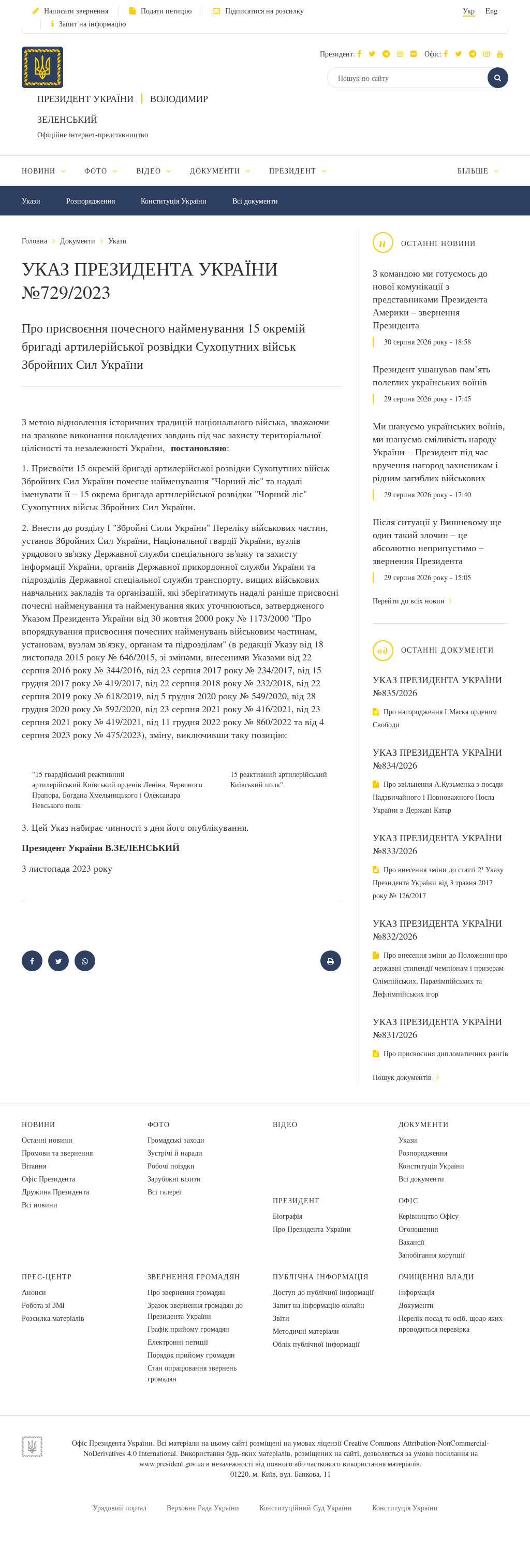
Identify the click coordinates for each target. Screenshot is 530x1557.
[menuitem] (48, 170)
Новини (38, 1124)
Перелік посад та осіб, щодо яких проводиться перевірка (451, 1323)
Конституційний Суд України (305, 1507)
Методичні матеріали (306, 1331)
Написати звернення (76, 11)
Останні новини (47, 1140)
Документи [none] (216, 171)
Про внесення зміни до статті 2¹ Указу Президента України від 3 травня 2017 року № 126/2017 (438, 882)
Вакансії (411, 1242)
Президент (296, 1200)
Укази (31, 201)
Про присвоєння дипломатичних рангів (444, 1053)
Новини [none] (40, 171)
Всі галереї (164, 1191)
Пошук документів (403, 1077)
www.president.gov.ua (171, 1463)
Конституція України (174, 201)
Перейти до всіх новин (410, 601)
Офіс (409, 1200)
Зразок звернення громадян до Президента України (195, 1310)
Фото (159, 1124)
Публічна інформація (321, 1276)
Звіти (281, 1318)
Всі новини (39, 1204)
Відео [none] (150, 171)
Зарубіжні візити (174, 1179)
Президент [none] (294, 171)
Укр (469, 11)
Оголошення (418, 1229)
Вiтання (34, 1166)
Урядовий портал (119, 1507)
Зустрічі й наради (175, 1153)
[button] (374, 54)
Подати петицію (166, 11)
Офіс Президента (48, 1179)
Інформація (416, 1292)
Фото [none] (97, 171)
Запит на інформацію (92, 23)
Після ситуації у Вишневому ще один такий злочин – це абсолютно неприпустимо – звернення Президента (437, 541)
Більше (474, 171)
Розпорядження (90, 201)
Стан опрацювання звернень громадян (192, 1373)
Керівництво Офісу (429, 1216)
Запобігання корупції (432, 1255)
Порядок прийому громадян (191, 1355)
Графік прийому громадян (188, 1329)
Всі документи (255, 201)
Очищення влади (437, 1276)
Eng (491, 11)
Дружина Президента (55, 1191)
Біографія (287, 1216)
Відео (285, 1124)
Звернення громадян (194, 1276)
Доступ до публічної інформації (323, 1292)
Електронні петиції (178, 1342)
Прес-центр (47, 1276)
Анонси (34, 1292)
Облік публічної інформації (316, 1344)
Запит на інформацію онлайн (318, 1305)
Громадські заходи (176, 1140)
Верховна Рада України (203, 1507)
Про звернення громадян (186, 1292)
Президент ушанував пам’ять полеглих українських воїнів (431, 375)
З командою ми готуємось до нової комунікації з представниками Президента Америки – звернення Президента (430, 299)
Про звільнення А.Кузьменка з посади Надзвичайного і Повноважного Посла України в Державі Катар (438, 797)
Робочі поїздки (171, 1166)
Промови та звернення (57, 1153)
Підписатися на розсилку (264, 11)
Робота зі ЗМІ (43, 1305)
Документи (77, 241)
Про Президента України (312, 1229)
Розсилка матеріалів (53, 1318)
